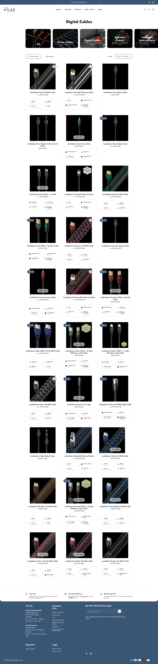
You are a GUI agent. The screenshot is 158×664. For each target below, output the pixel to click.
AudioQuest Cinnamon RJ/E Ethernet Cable (79, 297)
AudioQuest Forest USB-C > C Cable (42, 194)
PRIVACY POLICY (57, 649)
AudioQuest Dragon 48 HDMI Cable (115, 561)
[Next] (99, 2)
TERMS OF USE (56, 651)
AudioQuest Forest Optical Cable (115, 144)
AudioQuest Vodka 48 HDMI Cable (115, 456)
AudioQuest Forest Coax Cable (79, 144)
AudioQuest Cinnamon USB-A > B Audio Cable (115, 298)
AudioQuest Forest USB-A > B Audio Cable (43, 246)
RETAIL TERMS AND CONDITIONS (57, 630)
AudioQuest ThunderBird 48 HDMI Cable (115, 506)
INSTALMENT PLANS (58, 620)
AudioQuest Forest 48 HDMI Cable (115, 194)
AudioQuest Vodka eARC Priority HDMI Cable (43, 351)
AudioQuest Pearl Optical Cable (115, 92)
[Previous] (59, 2)
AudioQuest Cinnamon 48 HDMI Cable (79, 246)
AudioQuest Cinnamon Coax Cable (43, 297)
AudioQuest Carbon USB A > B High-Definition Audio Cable (79, 352)
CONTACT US (56, 615)
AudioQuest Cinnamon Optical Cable (115, 246)
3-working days (84, 596)
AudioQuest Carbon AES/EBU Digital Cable (115, 404)
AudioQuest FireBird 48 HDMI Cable (79, 561)
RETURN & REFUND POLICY (57, 623)
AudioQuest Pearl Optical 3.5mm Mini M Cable (43, 145)
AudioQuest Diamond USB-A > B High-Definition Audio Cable (79, 507)
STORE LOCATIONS (57, 612)
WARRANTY (55, 627)
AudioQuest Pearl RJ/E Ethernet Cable (79, 92)
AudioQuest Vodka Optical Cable (42, 456)
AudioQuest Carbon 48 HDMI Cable (42, 404)
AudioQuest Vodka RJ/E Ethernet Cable (79, 456)
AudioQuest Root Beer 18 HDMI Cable (42, 506)
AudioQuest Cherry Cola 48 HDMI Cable (42, 561)
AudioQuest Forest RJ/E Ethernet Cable (79, 194)
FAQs (53, 617)
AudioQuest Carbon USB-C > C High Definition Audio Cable (115, 352)
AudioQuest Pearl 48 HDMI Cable (42, 92)
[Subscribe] (119, 611)
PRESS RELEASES (30, 649)
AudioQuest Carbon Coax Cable (79, 404)
